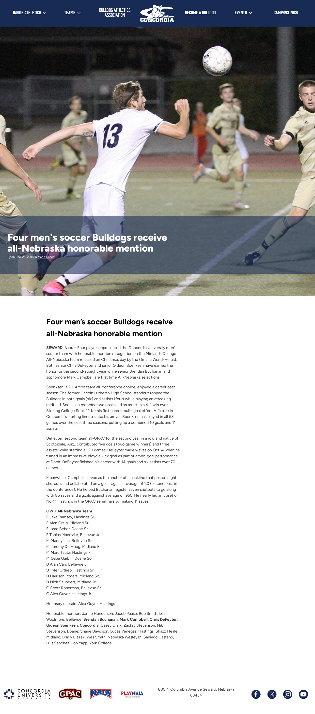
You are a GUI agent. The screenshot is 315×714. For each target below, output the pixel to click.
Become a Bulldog (200, 12)
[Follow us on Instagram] (287, 694)
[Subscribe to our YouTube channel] (303, 694)
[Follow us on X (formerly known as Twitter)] (272, 694)
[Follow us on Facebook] (256, 694)
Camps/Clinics (286, 12)
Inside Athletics (27, 12)
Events (241, 12)
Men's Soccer (46, 257)
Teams (69, 12)
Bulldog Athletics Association (114, 12)
